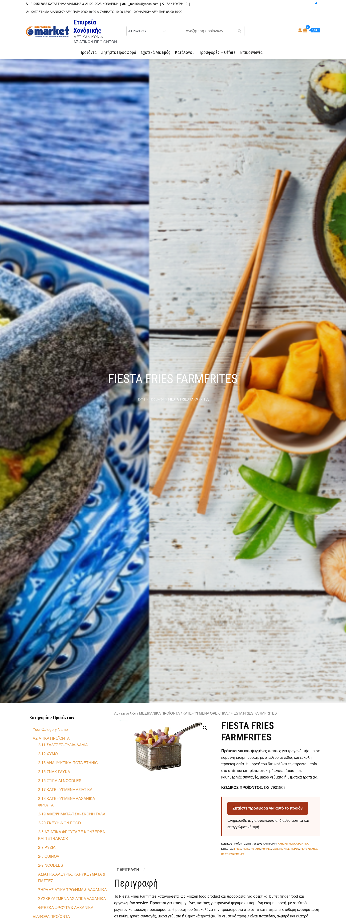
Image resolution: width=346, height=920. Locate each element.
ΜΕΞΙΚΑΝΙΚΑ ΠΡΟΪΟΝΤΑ (159, 713)
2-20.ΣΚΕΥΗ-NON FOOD (59, 823)
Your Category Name (50, 729)
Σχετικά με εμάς (155, 52)
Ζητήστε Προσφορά (118, 52)
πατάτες (284, 849)
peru (246, 849)
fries (237, 849)
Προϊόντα (88, 52)
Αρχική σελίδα (125, 713)
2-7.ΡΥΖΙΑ (47, 847)
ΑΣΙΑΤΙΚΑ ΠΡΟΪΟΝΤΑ (51, 738)
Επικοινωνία (251, 52)
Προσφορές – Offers (217, 52)
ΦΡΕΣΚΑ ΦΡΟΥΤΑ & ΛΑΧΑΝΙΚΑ (65, 908)
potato (255, 849)
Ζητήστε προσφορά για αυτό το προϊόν (268, 808)
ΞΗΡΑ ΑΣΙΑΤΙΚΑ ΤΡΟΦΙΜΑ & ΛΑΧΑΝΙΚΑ (72, 890)
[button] (205, 728)
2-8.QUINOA (48, 856)
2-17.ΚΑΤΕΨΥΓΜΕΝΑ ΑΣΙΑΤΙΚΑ (65, 790)
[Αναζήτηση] (239, 31)
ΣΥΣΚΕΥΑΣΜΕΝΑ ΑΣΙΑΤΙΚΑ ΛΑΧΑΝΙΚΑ (72, 899)
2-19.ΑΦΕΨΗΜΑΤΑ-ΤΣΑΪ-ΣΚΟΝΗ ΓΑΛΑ (71, 814)
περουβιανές (309, 849)
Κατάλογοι (184, 52)
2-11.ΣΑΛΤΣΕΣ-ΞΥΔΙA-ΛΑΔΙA (63, 745)
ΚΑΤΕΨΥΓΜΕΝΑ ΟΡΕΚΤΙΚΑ (205, 713)
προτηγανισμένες (232, 854)
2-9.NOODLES (50, 865)
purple (266, 849)
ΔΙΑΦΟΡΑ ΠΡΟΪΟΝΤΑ (51, 917)
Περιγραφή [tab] (128, 870)
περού (295, 849)
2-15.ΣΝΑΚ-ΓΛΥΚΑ (54, 772)
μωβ (275, 849)
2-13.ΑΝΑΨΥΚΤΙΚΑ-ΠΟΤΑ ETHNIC (68, 763)
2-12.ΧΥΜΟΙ (48, 754)
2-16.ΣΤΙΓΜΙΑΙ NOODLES (59, 781)
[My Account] (300, 30)
